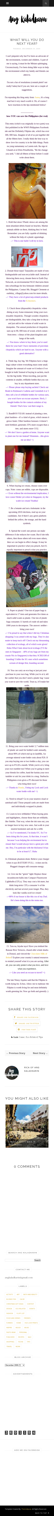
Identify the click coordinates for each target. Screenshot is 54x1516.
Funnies (9, 1323)
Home (18, 1323)
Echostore (30, 301)
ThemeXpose (26, 1509)
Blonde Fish (11, 1299)
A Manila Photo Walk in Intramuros (21, 1143)
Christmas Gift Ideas (14, 1304)
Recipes (21, 1337)
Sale (29, 1337)
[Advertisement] (22, 1407)
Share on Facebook (28, 1017)
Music (26, 1327)
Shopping (10, 1342)
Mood (18, 1327)
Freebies (27, 1318)
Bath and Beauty (30, 1294)
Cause (22, 1037)
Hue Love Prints (31, 1323)
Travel (9, 1346)
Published (10, 1337)
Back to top (41, 1513)
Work (18, 1346)
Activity (9, 1294)
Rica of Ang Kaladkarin (31, 1069)
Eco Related (32, 1037)
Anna (37, 97)
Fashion (9, 1313)
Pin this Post (29, 1030)
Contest (30, 1304)
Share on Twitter (29, 1023)
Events (32, 1309)
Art (18, 1294)
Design (9, 1309)
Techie (20, 1342)
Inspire (9, 1327)
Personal (23, 1332)
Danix (21, 787)
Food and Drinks (13, 1318)
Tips (41, 1037)
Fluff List (21, 1313)
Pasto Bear (11, 1332)
